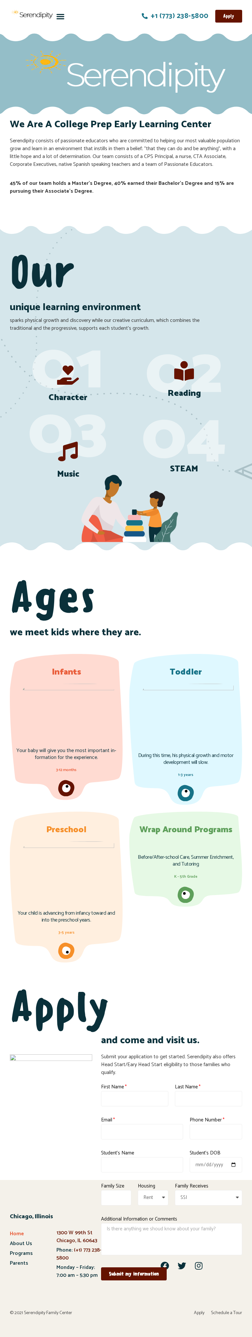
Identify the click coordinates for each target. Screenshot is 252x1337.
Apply (199, 1313)
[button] (60, 16)
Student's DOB (205, 1153)
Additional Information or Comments (139, 1219)
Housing (146, 1186)
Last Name (186, 1087)
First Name (112, 1087)
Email (106, 1120)
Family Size (112, 1186)
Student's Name (117, 1153)
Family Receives (191, 1186)
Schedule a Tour (226, 1313)
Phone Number (206, 1120)
